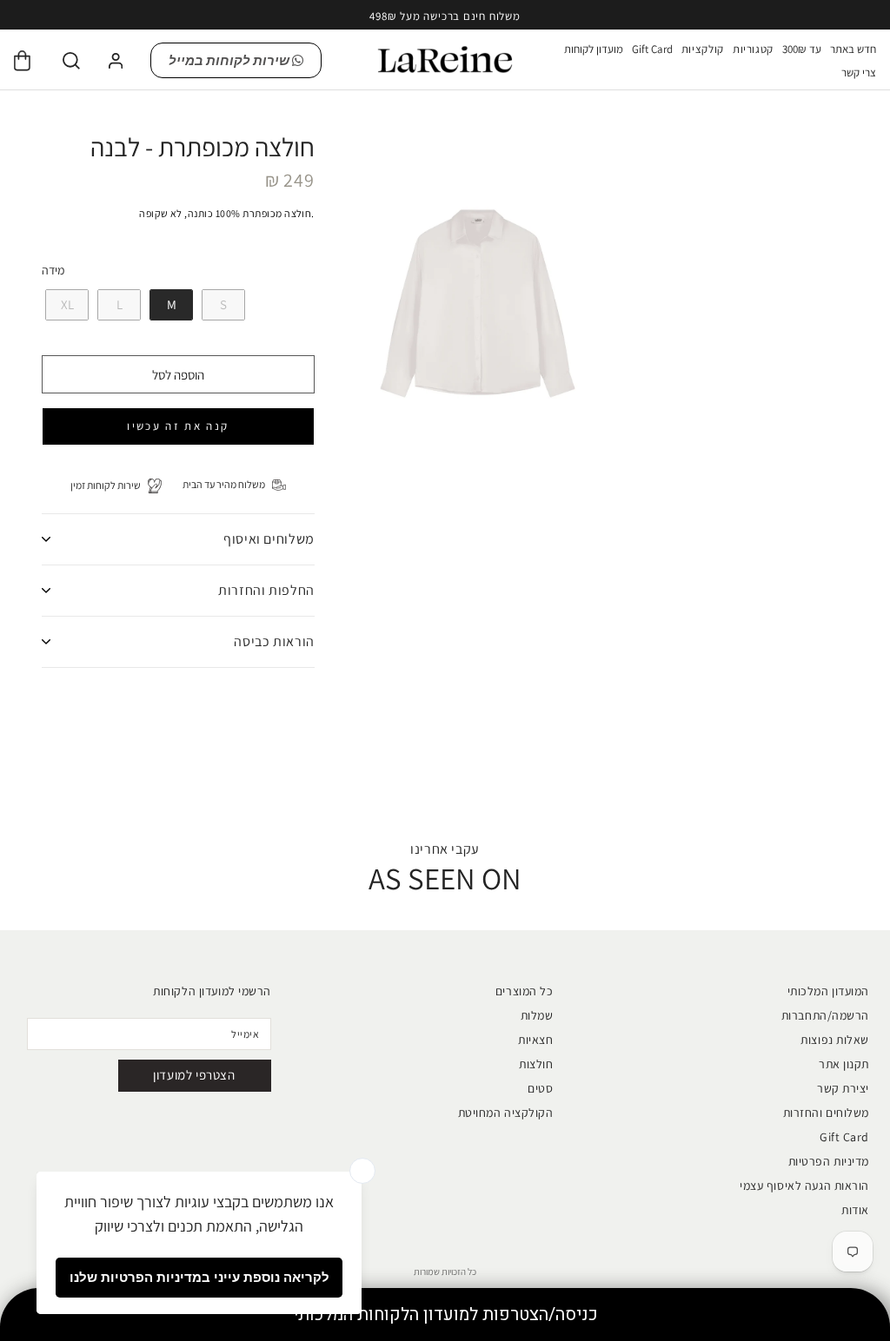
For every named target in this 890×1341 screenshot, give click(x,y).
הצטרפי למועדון (194, 1075)
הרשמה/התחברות (825, 1015)
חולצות (536, 1064)
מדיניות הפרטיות (828, 1161)
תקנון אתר (844, 1064)
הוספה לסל (178, 375)
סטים (540, 1088)
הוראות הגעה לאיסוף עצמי (804, 1185)
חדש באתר (853, 49)
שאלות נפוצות (834, 1039)
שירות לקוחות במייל (230, 60)
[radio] (65, 304)
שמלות (537, 1015)
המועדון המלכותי (828, 991)
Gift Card (652, 49)
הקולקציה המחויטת (506, 1112)
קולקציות (702, 49)
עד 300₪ (801, 49)
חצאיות (535, 1039)
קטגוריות (753, 49)
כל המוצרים (524, 991)
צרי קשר (858, 72)
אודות (855, 1210)
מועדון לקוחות (593, 49)
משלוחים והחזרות (826, 1112)
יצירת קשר (843, 1088)
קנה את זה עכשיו (178, 426)
